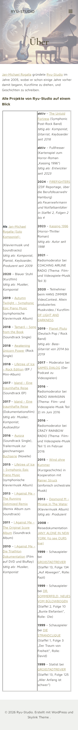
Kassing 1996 (58, 226)
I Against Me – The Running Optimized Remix (19, 498)
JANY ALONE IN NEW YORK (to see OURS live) (53, 538)
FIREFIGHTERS (59, 181)
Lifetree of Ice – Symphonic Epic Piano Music (19, 469)
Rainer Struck (47, 480)
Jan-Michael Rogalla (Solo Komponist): (14, 232)
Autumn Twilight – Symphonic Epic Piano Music (18, 303)
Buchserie (10, 456)
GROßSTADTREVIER (52, 562)
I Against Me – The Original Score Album (19, 527)
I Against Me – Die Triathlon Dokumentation (19, 551)
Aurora (19, 435)
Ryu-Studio (23, 11)
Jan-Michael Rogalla (16, 74)
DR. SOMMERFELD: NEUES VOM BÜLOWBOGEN (54, 596)
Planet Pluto (58, 328)
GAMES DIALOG (49, 367)
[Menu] (70, 11)
